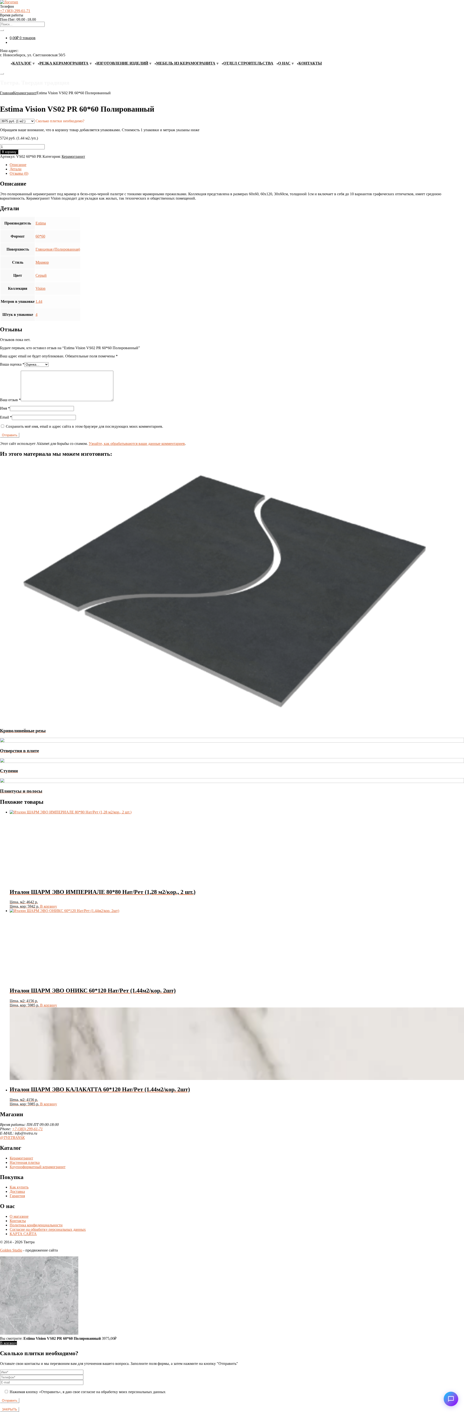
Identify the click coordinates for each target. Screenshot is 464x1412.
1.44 (39, 301)
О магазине (19, 1216)
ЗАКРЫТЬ (9, 1409)
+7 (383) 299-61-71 (15, 11)
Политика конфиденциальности (36, 1225)
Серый (41, 275)
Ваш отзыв (10, 400)
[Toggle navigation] (2, 73)
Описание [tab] (18, 165)
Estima (41, 223)
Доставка (17, 1191)
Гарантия (17, 1196)
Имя (5, 408)
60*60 (40, 236)
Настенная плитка (25, 1162)
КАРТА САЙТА (23, 1234)
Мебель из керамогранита (185, 63)
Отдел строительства (248, 63)
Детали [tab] (16, 169)
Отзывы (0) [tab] (19, 173)
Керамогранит (24, 93)
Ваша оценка (12, 364)
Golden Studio (11, 1250)
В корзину (9, 152)
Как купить (19, 1187)
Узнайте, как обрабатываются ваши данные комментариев (137, 444)
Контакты (310, 63)
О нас (284, 63)
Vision (40, 288)
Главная (6, 93)
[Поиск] (2, 30)
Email (6, 417)
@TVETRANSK (12, 1138)
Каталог (21, 63)
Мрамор (42, 262)
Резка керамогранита (63, 63)
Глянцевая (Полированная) (58, 249)
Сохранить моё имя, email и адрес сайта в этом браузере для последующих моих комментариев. (84, 426)
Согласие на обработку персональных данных (48, 1229)
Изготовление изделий (122, 63)
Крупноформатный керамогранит (37, 1167)
